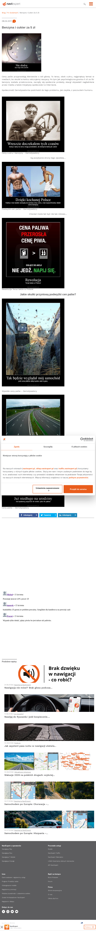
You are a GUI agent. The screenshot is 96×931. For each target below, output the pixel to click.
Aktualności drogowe (22, 772)
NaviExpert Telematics (55, 857)
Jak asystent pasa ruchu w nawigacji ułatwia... (30, 746)
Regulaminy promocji (9, 889)
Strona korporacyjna (55, 890)
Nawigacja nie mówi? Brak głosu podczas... (28, 687)
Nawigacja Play (7, 849)
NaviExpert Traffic (54, 853)
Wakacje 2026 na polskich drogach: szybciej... (29, 775)
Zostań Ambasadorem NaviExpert (13, 897)
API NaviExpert (53, 865)
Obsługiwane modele (9, 885)
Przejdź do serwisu (78, 489)
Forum (50, 881)
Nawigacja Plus (7, 853)
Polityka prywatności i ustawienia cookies (16, 893)
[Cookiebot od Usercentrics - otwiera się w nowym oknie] (82, 439)
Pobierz (88, 927)
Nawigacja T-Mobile (8, 857)
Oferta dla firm (53, 898)
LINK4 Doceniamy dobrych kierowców (61, 861)
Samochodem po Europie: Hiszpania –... (26, 833)
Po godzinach (12, 13)
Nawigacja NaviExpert (22, 685)
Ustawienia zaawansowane (47, 488)
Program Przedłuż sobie (10, 881)
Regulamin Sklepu (8, 901)
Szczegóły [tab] (48, 446)
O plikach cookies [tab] (79, 446)
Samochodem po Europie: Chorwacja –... (26, 804)
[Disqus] (48, 555)
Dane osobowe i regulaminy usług (13, 877)
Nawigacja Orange (8, 861)
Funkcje (17, 743)
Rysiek (50, 849)
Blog (3, 13)
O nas (50, 894)
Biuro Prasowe (53, 877)
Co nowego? (19, 714)
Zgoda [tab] (17, 446)
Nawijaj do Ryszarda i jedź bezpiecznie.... (27, 716)
